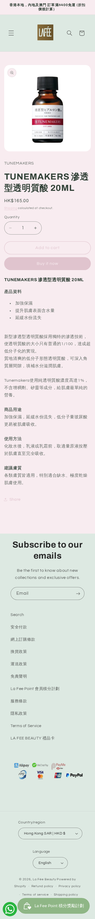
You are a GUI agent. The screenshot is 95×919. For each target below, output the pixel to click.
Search (17, 615)
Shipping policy (66, 894)
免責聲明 (19, 676)
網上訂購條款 (23, 640)
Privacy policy (70, 886)
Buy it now (48, 263)
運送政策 (19, 664)
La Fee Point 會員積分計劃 (35, 689)
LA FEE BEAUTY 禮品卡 (33, 738)
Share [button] (15, 499)
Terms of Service (26, 726)
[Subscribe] (78, 593)
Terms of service (35, 894)
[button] (11, 33)
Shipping (10, 208)
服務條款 (19, 701)
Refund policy (42, 886)
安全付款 (19, 627)
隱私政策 (19, 714)
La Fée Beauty (44, 879)
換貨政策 (19, 652)
